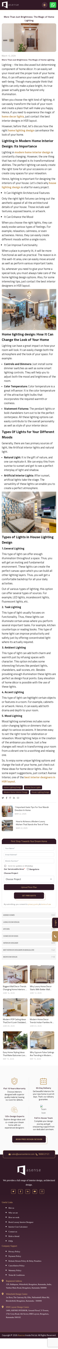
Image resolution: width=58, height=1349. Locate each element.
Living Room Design (29, 922)
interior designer (29, 943)
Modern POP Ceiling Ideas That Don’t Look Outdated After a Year (14, 1021)
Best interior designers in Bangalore (29, 950)
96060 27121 (43, 1154)
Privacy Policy (14, 1251)
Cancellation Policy (16, 1265)
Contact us (12, 1231)
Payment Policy (14, 1256)
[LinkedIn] (14, 798)
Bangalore (34, 869)
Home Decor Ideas (29, 936)
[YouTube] (35, 1191)
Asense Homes (29, 915)
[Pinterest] (10, 798)
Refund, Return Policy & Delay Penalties (24, 1261)
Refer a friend (13, 1236)
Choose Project (11, 873)
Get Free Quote (29, 895)
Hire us (11, 1208)
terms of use (46, 904)
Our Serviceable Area (14, 869)
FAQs (10, 1241)
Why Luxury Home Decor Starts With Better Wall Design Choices (41, 988)
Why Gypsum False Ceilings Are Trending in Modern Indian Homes (42, 1054)
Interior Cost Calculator (18, 1227)
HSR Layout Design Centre (17, 1307)
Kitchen (29, 929)
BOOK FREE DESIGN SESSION (29, 1139)
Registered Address (14, 1281)
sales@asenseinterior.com (23, 1154)
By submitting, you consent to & (27, 904)
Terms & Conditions (16, 1275)
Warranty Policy (14, 1270)
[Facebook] (7, 798)
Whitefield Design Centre (16, 1294)
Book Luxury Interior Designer (20, 1222)
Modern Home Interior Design (16, 792)
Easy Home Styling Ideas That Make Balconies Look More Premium (14, 1054)
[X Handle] (13, 1191)
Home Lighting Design (12, 787)
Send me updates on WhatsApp (20, 866)
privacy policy (33, 904)
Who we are (13, 1213)
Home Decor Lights (33, 787)
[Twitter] (3, 798)
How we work (13, 1217)
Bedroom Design (29, 957)
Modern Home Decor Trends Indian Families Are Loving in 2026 (41, 1021)
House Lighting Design (40, 792)
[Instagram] (42, 1191)
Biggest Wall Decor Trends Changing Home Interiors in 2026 (15, 988)
